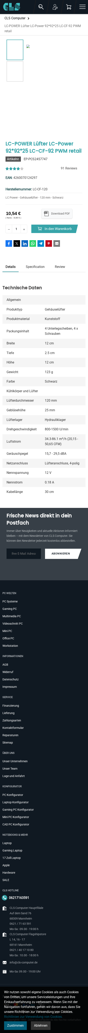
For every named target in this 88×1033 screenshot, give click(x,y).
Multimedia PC (11, 616)
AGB (5, 664)
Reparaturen (10, 735)
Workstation (10, 645)
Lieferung (8, 713)
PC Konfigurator (12, 794)
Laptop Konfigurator (15, 802)
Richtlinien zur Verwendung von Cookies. (33, 1017)
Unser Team (9, 768)
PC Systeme (10, 601)
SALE (5, 880)
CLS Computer (15, 18)
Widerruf (7, 672)
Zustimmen (15, 1025)
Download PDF (60, 213)
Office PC (8, 638)
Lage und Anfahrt (13, 776)
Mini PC (7, 631)
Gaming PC (9, 608)
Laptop (7, 843)
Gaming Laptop (12, 850)
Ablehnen (40, 1025)
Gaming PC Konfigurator (18, 809)
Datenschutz (10, 679)
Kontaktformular (13, 727)
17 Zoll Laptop (11, 857)
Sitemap (7, 742)
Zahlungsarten (11, 720)
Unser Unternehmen (15, 761)
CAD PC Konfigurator (15, 824)
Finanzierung (10, 705)
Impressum (9, 686)
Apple (6, 865)
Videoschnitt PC (12, 623)
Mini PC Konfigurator (15, 817)
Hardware (8, 872)
